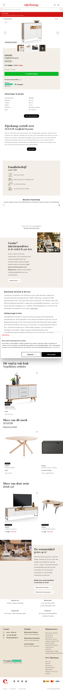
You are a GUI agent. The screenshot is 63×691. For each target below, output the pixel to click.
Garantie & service (51, 639)
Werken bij (48, 665)
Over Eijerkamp (51, 658)
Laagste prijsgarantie (52, 641)
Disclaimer (13, 688)
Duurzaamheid (49, 667)
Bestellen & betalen (51, 645)
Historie (47, 663)
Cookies (47, 673)
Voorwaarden (22, 688)
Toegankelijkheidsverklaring (54, 653)
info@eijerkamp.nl (12, 637)
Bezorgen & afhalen (51, 633)
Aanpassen (30, 354)
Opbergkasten (8, 18)
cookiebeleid (55, 347)
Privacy (5, 688)
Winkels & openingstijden (31, 228)
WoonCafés (49, 669)
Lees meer (31, 149)
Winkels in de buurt (51, 671)
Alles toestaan (51, 354)
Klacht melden (50, 643)
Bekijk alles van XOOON (10, 427)
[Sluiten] (61, 13)
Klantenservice (51, 629)
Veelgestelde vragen (51, 651)
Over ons (48, 661)
